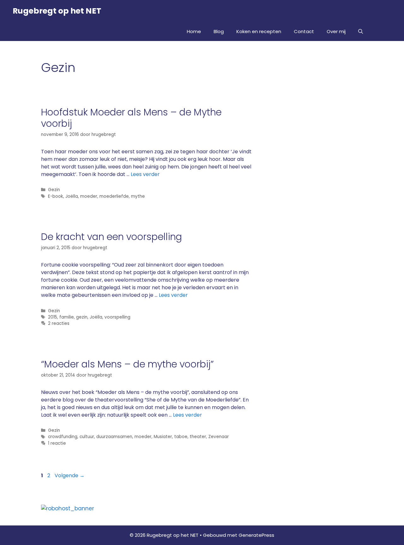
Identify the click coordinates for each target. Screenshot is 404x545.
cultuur (87, 437)
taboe (180, 437)
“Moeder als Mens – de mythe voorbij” (127, 364)
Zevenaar (218, 437)
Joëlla (71, 196)
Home (194, 31)
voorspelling (117, 317)
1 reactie (57, 443)
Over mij (336, 31)
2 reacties (58, 323)
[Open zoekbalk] (360, 31)
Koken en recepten (258, 31)
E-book (55, 196)
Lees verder (145, 174)
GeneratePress (256, 535)
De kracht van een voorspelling (111, 236)
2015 (52, 317)
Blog (219, 31)
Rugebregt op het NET (57, 10)
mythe (138, 196)
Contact (304, 31)
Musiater (163, 437)
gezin (81, 317)
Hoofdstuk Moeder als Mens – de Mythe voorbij (131, 117)
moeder (88, 196)
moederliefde (114, 196)
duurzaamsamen (114, 437)
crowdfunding (62, 437)
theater (198, 437)
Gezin (54, 190)
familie (66, 317)
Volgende (70, 475)
